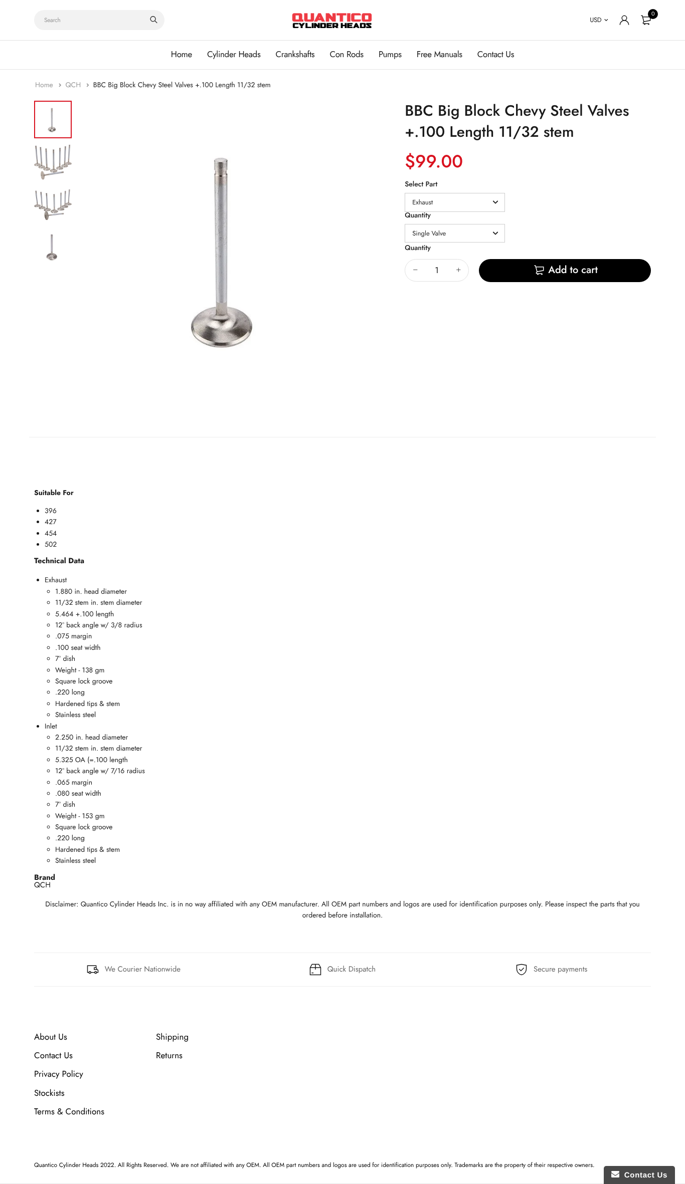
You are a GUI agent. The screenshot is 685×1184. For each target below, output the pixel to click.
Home (181, 55)
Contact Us (495, 55)
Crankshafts (294, 55)
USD (595, 20)
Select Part (421, 184)
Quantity (418, 215)
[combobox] (99, 20)
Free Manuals (439, 55)
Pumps (390, 55)
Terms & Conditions (69, 1111)
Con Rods (346, 55)
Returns (169, 1056)
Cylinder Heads (233, 55)
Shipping (172, 1037)
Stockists (49, 1093)
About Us (50, 1037)
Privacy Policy (58, 1074)
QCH (74, 85)
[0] (646, 20)
